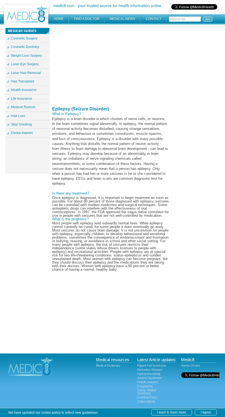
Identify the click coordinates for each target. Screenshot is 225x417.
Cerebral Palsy (147, 397)
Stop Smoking (21, 124)
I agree (206, 412)
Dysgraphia (145, 386)
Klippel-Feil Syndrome (151, 365)
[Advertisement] (110, 65)
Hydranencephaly (149, 373)
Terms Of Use (190, 365)
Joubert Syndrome (149, 377)
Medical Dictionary (108, 365)
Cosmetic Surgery (24, 38)
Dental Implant (22, 133)
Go (208, 19)
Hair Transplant (22, 81)
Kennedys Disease (149, 369)
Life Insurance (21, 99)
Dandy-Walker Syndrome (146, 392)
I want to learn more (171, 412)
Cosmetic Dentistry (25, 47)
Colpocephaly (146, 401)
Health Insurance (23, 90)
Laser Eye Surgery (25, 64)
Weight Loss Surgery (26, 56)
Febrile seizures (148, 382)
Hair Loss (18, 116)
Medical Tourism (23, 107)
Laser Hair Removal (26, 73)
